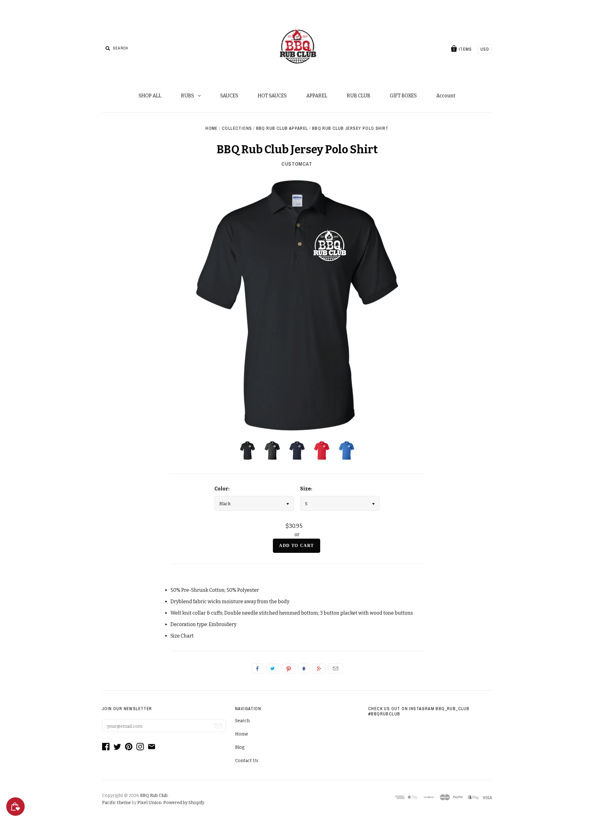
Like (257, 668)
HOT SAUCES (272, 96)
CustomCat (297, 163)
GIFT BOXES (403, 96)
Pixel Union (149, 802)
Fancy (303, 668)
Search (242, 720)
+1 (318, 668)
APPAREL (316, 96)
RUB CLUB (358, 96)
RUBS (188, 96)
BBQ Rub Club (154, 795)
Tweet (272, 668)
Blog (239, 747)
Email (335, 668)
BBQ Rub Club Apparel (282, 128)
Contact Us (246, 760)
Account (445, 96)
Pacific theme (116, 802)
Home (211, 128)
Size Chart (182, 636)
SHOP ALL (150, 96)
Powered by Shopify (183, 802)
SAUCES (229, 96)
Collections (237, 128)
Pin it (288, 668)
